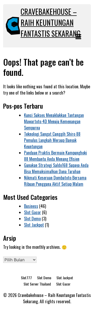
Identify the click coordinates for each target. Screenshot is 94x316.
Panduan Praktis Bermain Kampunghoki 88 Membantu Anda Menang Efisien (55, 156)
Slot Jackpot (34, 225)
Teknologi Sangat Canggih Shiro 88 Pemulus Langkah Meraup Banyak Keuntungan (52, 140)
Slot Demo (32, 218)
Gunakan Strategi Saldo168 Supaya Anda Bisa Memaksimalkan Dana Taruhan (56, 168)
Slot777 (26, 277)
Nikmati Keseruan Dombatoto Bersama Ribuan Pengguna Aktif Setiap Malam (55, 181)
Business (31, 206)
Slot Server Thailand (37, 284)
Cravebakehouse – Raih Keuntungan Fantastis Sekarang (51, 22)
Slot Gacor (32, 212)
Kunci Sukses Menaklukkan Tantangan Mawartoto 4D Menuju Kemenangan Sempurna (54, 121)
